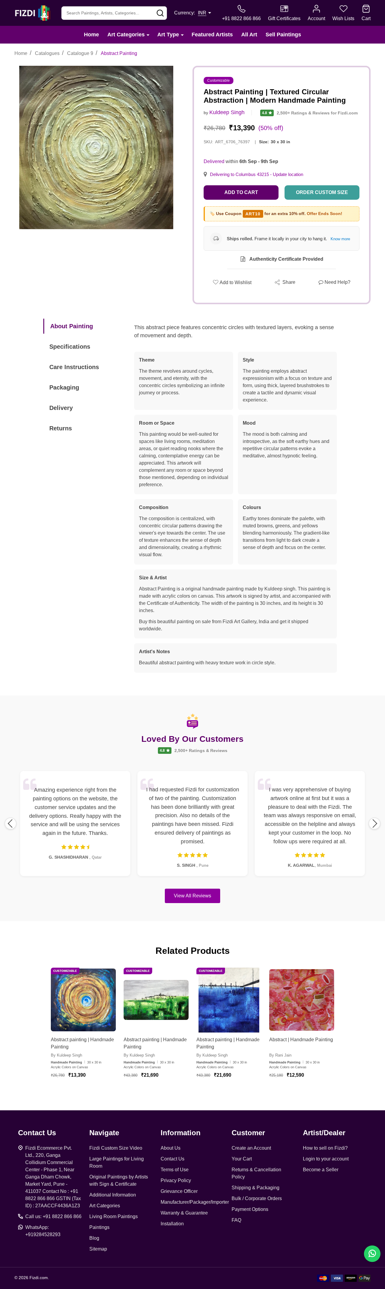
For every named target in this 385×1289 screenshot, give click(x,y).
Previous (11, 823)
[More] (147, 34)
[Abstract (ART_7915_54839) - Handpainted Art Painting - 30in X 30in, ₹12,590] (301, 1000)
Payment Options (250, 1209)
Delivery (61, 408)
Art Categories (126, 35)
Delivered (214, 161)
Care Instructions (74, 367)
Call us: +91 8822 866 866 (53, 1216)
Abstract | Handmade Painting (301, 1039)
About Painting (71, 326)
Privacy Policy (176, 1180)
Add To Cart (90, 1092)
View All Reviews (192, 895)
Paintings (99, 1227)
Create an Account (251, 1148)
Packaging (64, 387)
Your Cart (242, 1158)
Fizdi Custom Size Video (115, 1148)
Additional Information (112, 1194)
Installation (172, 1223)
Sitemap (98, 1248)
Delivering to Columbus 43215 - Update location (256, 174)
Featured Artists (212, 35)
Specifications (69, 346)
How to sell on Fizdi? (325, 1148)
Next (374, 823)
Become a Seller (320, 1169)
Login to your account (326, 1158)
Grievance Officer (179, 1191)
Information (181, 1133)
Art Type (168, 35)
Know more (340, 239)
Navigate (104, 1133)
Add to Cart (241, 192)
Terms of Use (175, 1169)
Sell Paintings (283, 35)
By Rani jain (280, 1055)
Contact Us (172, 1158)
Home (91, 35)
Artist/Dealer (324, 1133)
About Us (170, 1148)
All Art (249, 35)
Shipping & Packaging (255, 1187)
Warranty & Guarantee (184, 1212)
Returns (60, 428)
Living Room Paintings (113, 1216)
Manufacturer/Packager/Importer (195, 1202)
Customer (248, 1133)
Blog (94, 1238)
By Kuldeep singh (66, 1055)
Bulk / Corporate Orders (257, 1198)
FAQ (236, 1220)
